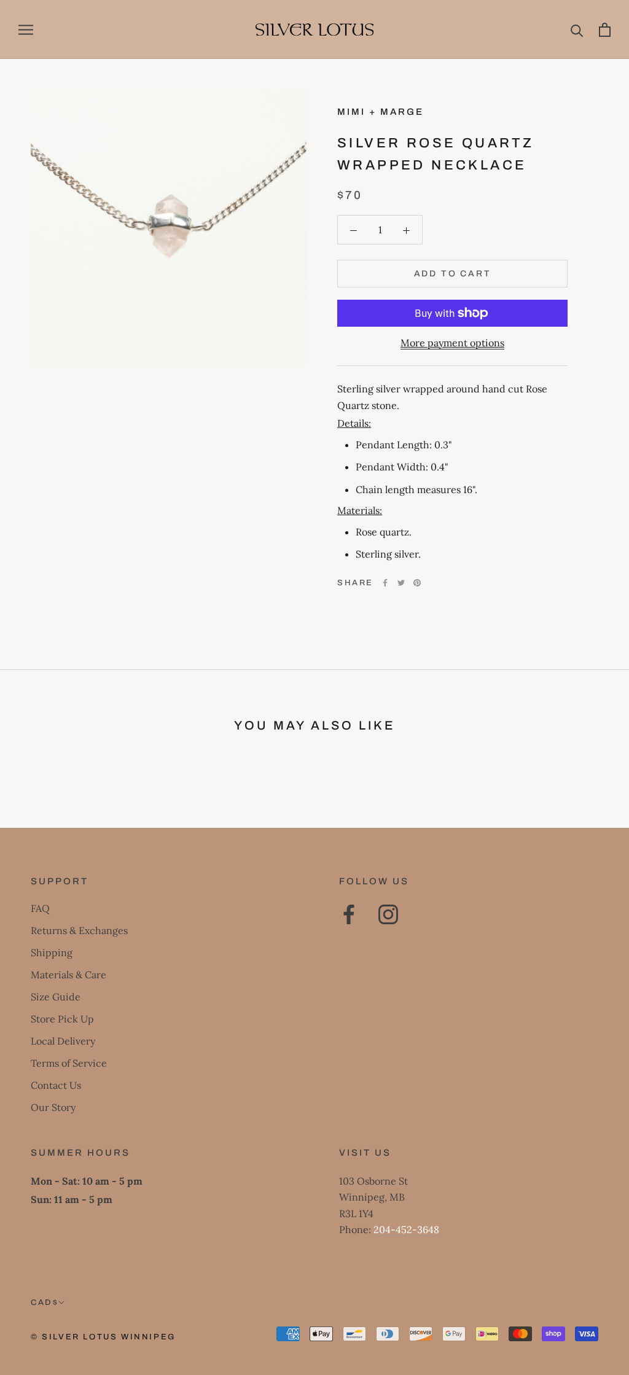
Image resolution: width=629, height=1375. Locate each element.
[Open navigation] (25, 30)
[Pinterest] (417, 582)
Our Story (53, 1107)
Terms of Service (69, 1063)
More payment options (452, 343)
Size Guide (55, 997)
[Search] (577, 29)
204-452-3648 (406, 1229)
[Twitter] (401, 582)
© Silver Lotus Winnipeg (103, 1337)
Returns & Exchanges (79, 930)
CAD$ (44, 1302)
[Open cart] (605, 30)
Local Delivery (63, 1041)
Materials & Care (68, 974)
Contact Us (56, 1085)
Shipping (51, 952)
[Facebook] (385, 582)
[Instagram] (388, 914)
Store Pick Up (62, 1019)
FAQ (40, 908)
